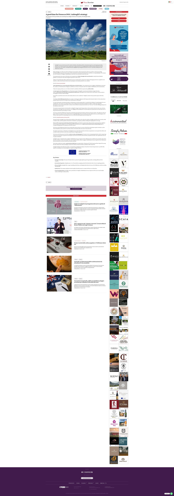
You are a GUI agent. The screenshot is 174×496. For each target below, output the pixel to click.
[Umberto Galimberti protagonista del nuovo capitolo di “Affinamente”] (59, 206)
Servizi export (93, 8)
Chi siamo (62, 5)
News (76, 221)
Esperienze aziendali (84, 201)
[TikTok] (113, 5)
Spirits (107, 8)
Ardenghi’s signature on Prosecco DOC (63, 117)
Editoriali (83, 240)
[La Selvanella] (119, 89)
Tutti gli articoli (71, 483)
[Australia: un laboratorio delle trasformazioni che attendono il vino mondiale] (59, 264)
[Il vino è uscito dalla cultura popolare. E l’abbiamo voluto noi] (59, 245)
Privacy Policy (94, 493)
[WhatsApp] (49, 69)
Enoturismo (78, 8)
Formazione (67, 5)
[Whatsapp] (171, 493)
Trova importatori (119, 72)
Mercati (85, 8)
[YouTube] (112, 5)
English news (87, 5)
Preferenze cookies (102, 493)
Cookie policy (98, 493)
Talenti (118, 48)
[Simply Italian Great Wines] (119, 131)
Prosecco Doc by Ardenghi (61, 83)
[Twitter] (108, 5)
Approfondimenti (69, 8)
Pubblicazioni (74, 5)
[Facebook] (104, 5)
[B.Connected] (119, 121)
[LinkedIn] (110, 5)
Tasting (100, 8)
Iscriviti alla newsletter (97, 5)
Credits (107, 493)
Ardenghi (48, 177)
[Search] (91, 5)
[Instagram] (106, 5)
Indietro (49, 11)
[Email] (49, 71)
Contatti (81, 5)
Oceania (80, 259)
